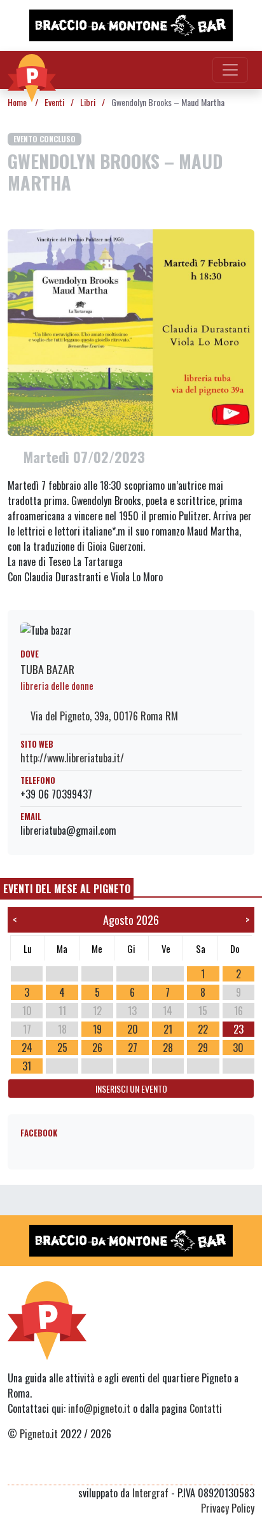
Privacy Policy (227, 1508)
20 (132, 1029)
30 (238, 1047)
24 (27, 1047)
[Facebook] (246, 1469)
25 (62, 1047)
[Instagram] (222, 1469)
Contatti (206, 1408)
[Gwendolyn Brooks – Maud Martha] (131, 331)
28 (168, 1047)
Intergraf (150, 1493)
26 (97, 1047)
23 (238, 1029)
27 (132, 1047)
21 (167, 1029)
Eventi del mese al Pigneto (66, 888)
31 (26, 1066)
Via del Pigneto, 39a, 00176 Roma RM (103, 716)
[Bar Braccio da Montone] (131, 25)
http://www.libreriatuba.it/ (72, 758)
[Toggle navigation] (230, 70)
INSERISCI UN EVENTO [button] (131, 1088)
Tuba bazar (47, 669)
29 (203, 1047)
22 (203, 1029)
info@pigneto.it (99, 1408)
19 (97, 1029)
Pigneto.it (39, 1433)
